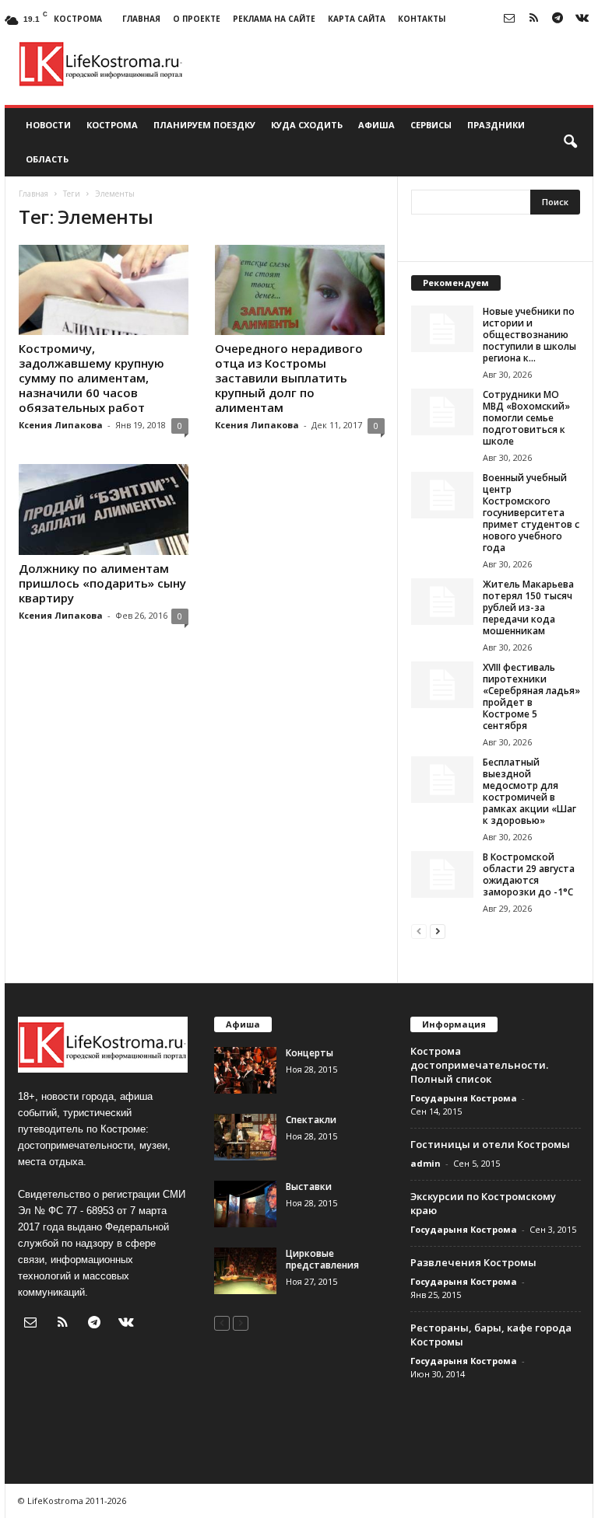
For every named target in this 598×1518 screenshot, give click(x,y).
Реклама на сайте (274, 18)
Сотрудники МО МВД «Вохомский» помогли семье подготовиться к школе (526, 418)
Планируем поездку (204, 125)
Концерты (309, 1052)
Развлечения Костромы (473, 1262)
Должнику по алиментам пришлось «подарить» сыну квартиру (102, 582)
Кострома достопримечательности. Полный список (479, 1065)
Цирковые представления (322, 1259)
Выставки (309, 1186)
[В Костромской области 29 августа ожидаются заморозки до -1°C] (442, 874)
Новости (48, 125)
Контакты (421, 18)
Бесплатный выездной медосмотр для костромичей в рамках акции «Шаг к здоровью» (529, 791)
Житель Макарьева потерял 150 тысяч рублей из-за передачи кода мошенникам (528, 607)
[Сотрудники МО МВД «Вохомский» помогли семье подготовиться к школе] (442, 412)
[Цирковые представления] (245, 1271)
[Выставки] (245, 1204)
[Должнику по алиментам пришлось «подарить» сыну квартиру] (103, 509)
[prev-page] (419, 931)
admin (425, 1163)
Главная (141, 18)
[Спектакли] (245, 1137)
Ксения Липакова (61, 425)
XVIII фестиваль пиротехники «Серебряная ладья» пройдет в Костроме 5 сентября (531, 696)
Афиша (376, 125)
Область (47, 159)
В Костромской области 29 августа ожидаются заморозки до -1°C (529, 874)
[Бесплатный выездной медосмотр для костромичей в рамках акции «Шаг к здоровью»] (442, 779)
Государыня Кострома (463, 1098)
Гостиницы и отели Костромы (490, 1144)
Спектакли (311, 1119)
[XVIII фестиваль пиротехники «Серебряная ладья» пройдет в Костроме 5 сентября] (442, 684)
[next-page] (437, 931)
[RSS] (533, 19)
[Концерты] (245, 1070)
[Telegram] (557, 19)
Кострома (112, 125)
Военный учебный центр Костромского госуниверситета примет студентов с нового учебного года (531, 512)
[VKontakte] (581, 19)
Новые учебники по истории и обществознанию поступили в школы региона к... (529, 335)
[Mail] (509, 19)
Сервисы (431, 125)
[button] (570, 142)
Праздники (496, 125)
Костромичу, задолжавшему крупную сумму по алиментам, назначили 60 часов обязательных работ (91, 377)
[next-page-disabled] (240, 1322)
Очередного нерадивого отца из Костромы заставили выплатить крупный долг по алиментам (289, 377)
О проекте (196, 18)
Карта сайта (356, 18)
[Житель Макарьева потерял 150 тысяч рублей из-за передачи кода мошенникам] (442, 601)
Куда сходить (307, 125)
